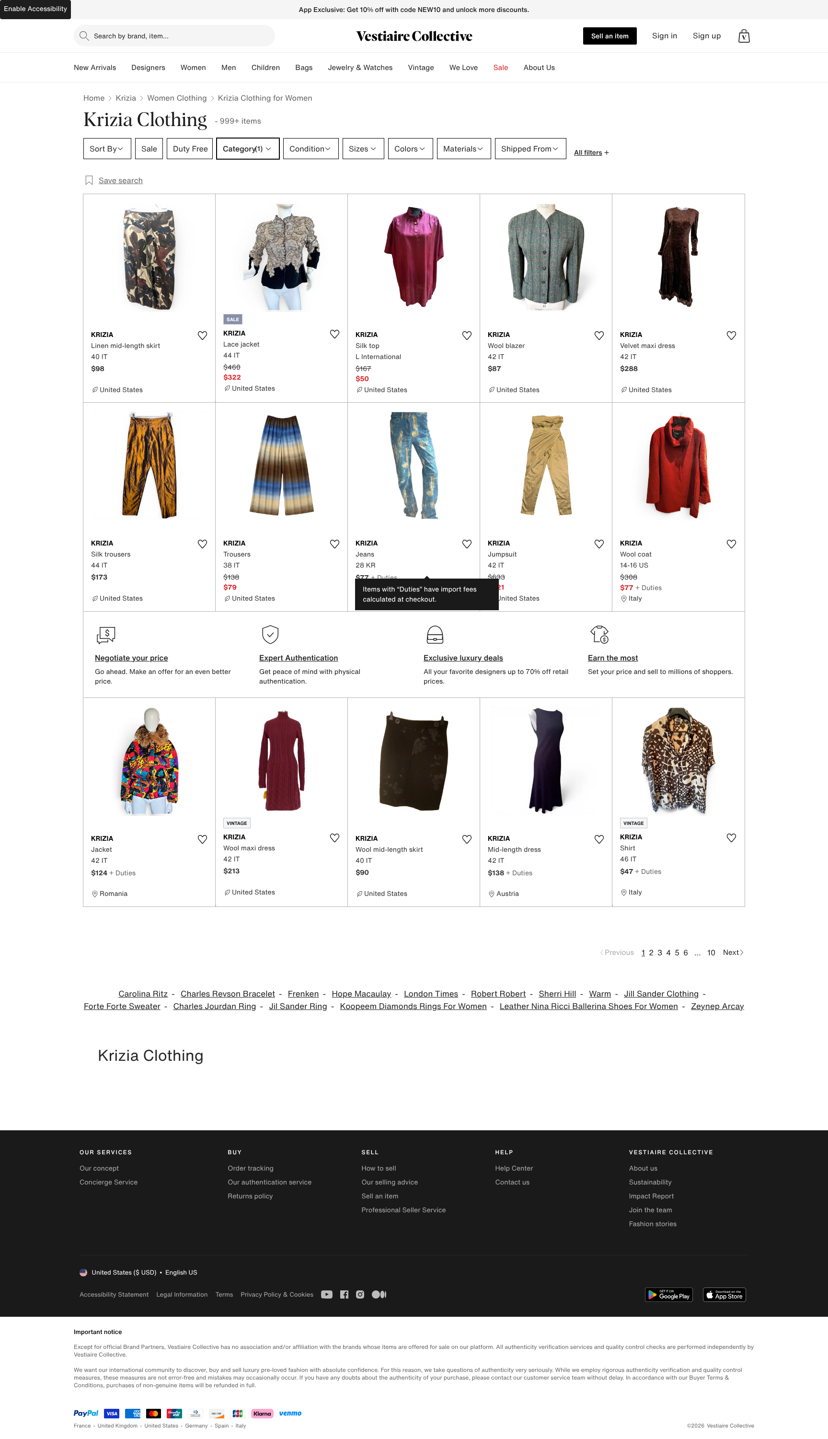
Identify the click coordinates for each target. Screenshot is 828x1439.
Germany (196, 1425)
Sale (501, 67)
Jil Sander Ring (298, 1006)
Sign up (707, 36)
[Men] (244, 67)
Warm (600, 994)
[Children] (287, 67)
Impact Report (651, 1196)
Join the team (650, 1210)
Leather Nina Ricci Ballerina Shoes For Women (589, 1006)
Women (193, 67)
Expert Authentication (298, 657)
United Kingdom (118, 1425)
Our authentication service (269, 1182)
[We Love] (486, 67)
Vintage (421, 67)
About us (643, 1168)
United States (162, 1425)
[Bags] (320, 67)
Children (266, 67)
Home (93, 98)
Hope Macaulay (361, 994)
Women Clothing (177, 98)
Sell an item (610, 36)
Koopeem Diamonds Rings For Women (413, 1006)
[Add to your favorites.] (202, 335)
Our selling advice (389, 1182)
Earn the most (613, 657)
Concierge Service (109, 1182)
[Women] (214, 67)
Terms (224, 1294)
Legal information (181, 1294)
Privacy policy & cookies (277, 1294)
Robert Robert (498, 994)
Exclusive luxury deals (463, 657)
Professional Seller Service (403, 1210)
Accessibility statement (114, 1294)
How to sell (378, 1168)
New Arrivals (95, 67)
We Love (463, 67)
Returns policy (250, 1196)
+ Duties (384, 577)
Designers (148, 67)
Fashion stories (653, 1224)
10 (711, 952)
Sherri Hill (557, 994)
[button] (744, 36)
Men (228, 67)
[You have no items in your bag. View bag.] (744, 36)
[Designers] (173, 67)
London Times (431, 994)
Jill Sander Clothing (661, 994)
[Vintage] (442, 67)
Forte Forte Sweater (122, 1006)
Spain (222, 1425)
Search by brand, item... (131, 36)
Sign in (665, 36)
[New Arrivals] (123, 67)
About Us (539, 67)
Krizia (125, 98)
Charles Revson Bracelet (228, 994)
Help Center (514, 1168)
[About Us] (562, 67)
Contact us (512, 1182)
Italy (241, 1425)
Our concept (99, 1168)
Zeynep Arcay (717, 1006)
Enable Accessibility (35, 9)
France (82, 1425)
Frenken (303, 994)
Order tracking (251, 1168)
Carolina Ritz (143, 994)
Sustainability (650, 1182)
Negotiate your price (131, 657)
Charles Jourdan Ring (214, 1006)
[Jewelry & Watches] (400, 67)
